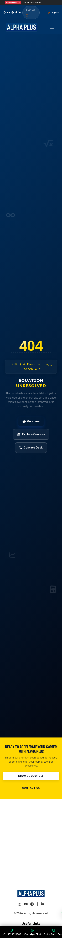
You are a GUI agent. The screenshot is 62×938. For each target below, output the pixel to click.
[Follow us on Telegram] (13, 12)
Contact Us (31, 788)
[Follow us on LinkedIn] (19, 12)
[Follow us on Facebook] (16, 12)
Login (53, 12)
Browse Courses (31, 776)
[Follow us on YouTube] (8, 12)
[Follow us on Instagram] (5, 12)
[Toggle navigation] (51, 27)
